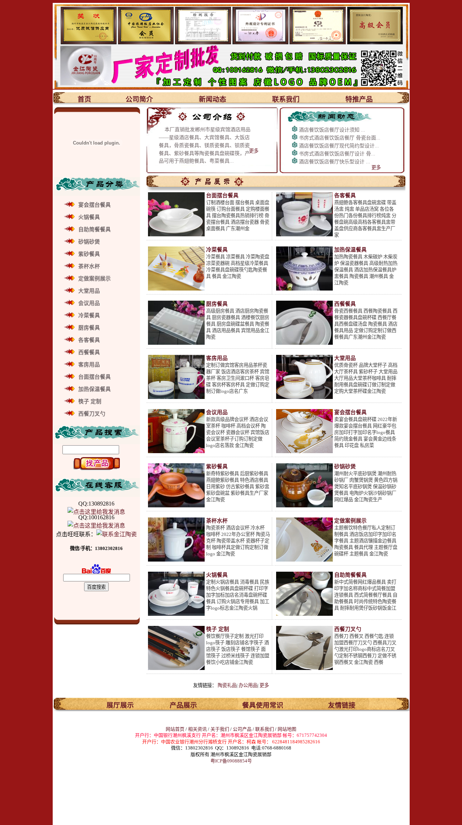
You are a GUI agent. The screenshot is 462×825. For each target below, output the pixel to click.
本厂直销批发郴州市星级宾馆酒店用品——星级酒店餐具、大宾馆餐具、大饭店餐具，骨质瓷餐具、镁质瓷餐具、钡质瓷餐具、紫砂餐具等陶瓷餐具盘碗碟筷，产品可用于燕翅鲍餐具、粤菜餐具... (204, 145)
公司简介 (139, 99)
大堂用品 (89, 291)
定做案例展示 (94, 279)
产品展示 (183, 705)
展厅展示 (120, 705)
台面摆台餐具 (94, 377)
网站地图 (287, 729)
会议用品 (89, 303)
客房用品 (89, 365)
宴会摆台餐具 (94, 205)
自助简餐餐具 (94, 229)
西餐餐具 (89, 352)
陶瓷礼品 (227, 685)
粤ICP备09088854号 (231, 761)
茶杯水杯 (89, 266)
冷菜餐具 (89, 315)
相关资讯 (197, 729)
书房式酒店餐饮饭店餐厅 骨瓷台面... (339, 138)
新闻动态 (212, 99)
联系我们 (286, 99)
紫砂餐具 (89, 254)
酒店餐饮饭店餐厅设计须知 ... (332, 130)
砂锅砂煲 (89, 242)
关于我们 (220, 729)
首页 (84, 99)
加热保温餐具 (94, 389)
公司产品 (242, 729)
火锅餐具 (89, 217)
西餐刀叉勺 (91, 414)
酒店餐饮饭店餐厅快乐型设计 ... (334, 161)
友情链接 (342, 705)
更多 (253, 151)
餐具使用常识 (262, 705)
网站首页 (175, 729)
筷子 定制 (89, 401)
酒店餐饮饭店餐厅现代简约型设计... (339, 146)
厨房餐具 (89, 328)
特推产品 (359, 99)
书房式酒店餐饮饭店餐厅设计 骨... (337, 153)
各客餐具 (89, 340)
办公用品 (248, 685)
